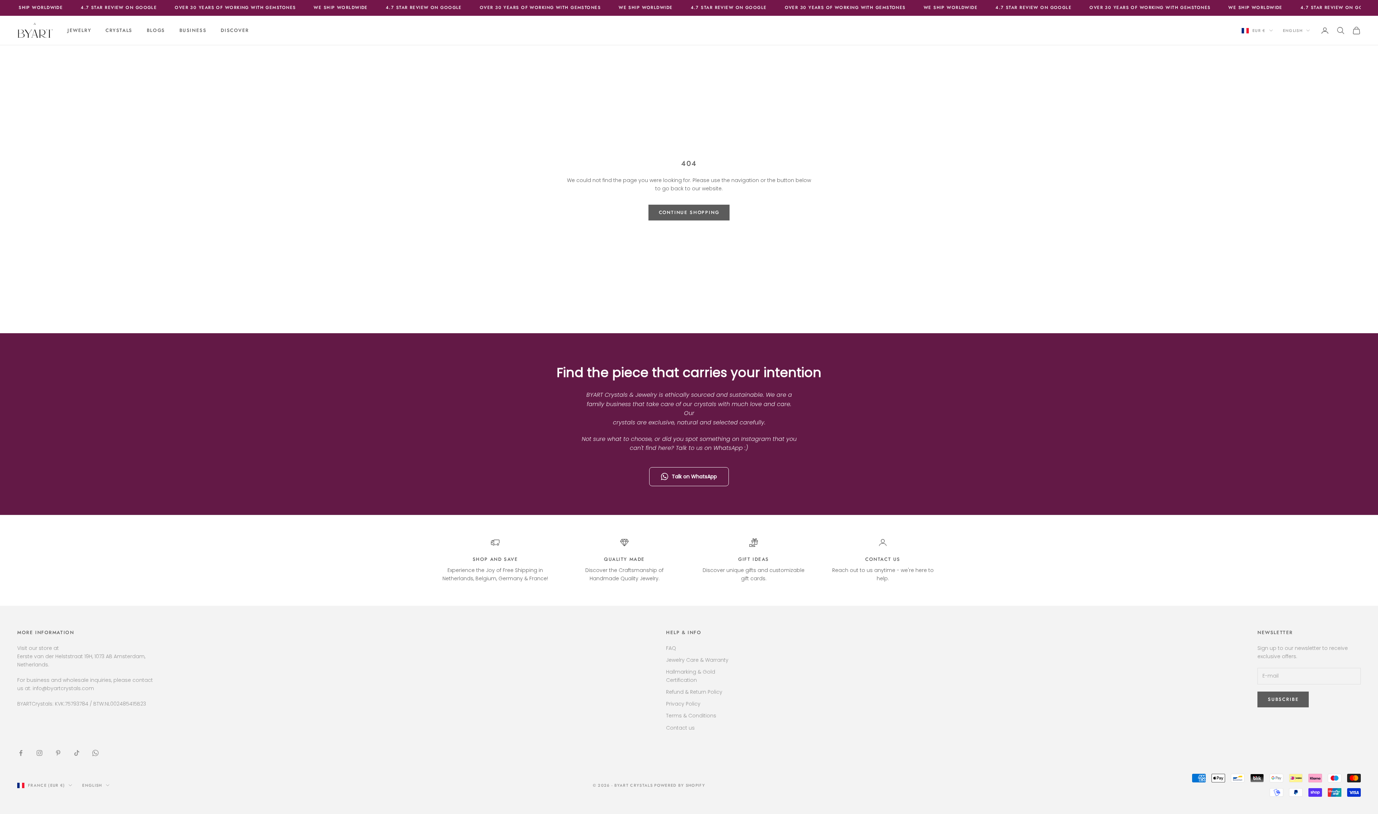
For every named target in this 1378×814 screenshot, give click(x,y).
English (1293, 30)
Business (193, 30)
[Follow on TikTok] (76, 753)
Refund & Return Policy (694, 692)
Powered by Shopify (679, 785)
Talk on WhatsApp (694, 476)
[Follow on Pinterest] (58, 753)
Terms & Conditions (691, 715)
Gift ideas (753, 559)
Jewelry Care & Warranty (697, 660)
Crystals (119, 30)
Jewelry (79, 30)
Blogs (156, 30)
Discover (235, 30)
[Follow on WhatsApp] (95, 753)
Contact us (882, 559)
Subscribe (1283, 699)
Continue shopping (689, 212)
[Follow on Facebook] (20, 753)
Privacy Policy (683, 703)
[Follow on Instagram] (39, 753)
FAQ (671, 648)
